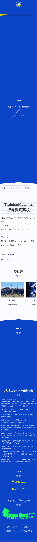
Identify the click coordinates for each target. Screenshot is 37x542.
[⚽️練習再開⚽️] (12, 289)
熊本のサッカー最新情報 (19, 390)
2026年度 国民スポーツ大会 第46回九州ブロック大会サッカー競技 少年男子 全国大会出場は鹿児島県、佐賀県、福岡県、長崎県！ (18, 435)
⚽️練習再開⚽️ (12, 304)
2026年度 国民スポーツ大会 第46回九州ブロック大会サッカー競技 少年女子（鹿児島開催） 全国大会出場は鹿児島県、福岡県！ (18, 428)
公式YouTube (20, 489)
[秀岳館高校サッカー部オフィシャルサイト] (18, 4)
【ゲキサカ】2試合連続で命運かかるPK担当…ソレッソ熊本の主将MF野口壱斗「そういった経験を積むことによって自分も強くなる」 (18, 454)
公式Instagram (20, 482)
